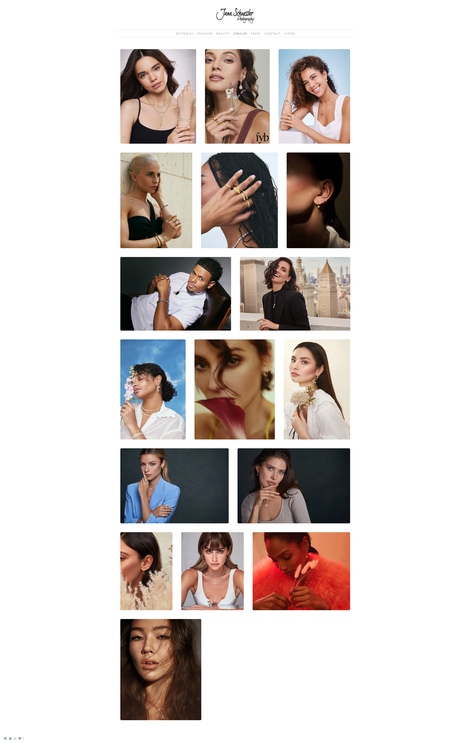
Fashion (205, 33)
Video (289, 33)
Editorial (185, 33)
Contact (272, 33)
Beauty (222, 33)
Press (256, 33)
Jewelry (240, 33)
